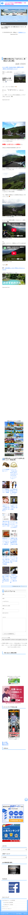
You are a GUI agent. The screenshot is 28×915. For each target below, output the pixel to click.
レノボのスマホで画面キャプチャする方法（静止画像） (13, 507)
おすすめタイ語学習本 (8, 902)
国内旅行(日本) (7, 26)
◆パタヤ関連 (4, 742)
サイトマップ (5, 906)
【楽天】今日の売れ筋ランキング (9, 68)
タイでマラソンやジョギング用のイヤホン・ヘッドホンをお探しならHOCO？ (13, 524)
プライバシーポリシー (7, 908)
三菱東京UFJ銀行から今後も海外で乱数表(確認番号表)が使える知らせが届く (13, 542)
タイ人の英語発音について (5, 470)
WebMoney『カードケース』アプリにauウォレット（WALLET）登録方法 (6, 541)
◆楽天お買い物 (5, 744)
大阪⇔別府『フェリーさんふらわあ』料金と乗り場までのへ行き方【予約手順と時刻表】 (5, 560)
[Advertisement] (14, 44)
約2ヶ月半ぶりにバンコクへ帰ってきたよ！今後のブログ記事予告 (13, 559)
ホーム (2, 26)
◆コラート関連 (5, 743)
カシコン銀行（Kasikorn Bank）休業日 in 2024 (13, 67)
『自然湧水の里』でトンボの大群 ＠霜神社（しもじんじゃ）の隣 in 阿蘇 (13, 578)
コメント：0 (24, 586)
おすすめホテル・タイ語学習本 (9, 900)
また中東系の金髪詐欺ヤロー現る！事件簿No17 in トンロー (13, 491)
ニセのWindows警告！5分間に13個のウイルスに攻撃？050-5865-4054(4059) (6, 578)
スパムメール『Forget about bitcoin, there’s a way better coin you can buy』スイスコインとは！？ (13, 474)
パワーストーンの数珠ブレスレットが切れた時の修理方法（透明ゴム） (5, 507)
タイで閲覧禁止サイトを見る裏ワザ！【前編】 (5, 491)
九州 (11, 26)
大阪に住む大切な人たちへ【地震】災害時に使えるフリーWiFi (5, 524)
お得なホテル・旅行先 (8, 904)
